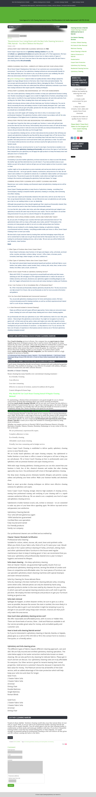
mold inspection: (11, 749)
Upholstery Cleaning (77, 71)
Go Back (10, 737)
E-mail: (9, 755)
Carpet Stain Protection (78, 62)
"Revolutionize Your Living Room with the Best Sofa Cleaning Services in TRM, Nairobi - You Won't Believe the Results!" (36, 42)
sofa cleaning (27, 741)
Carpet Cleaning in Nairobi (78, 30)
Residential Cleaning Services (79, 68)
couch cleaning (42, 741)
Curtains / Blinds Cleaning (78, 42)
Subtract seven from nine (14, 778)
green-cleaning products (17, 79)
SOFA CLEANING (17, 741)
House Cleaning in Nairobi (79, 51)
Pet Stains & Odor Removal (79, 45)
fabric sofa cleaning (49, 741)
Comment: (10, 760)
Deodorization (75, 59)
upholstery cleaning (34, 741)
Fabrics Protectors (77, 54)
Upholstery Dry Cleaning (78, 65)
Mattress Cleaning (76, 48)
